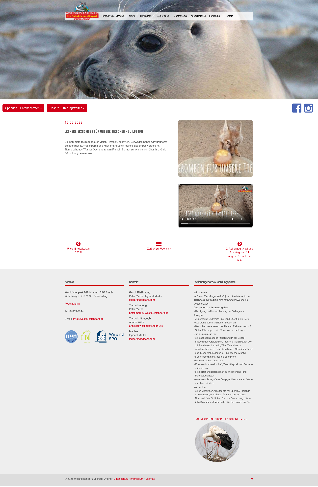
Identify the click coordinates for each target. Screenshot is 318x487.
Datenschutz (121, 478)
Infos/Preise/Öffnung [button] (113, 16)
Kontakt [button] (229, 16)
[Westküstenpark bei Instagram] (308, 108)
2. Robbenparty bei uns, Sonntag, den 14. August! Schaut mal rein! (239, 254)
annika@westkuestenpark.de (146, 325)
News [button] (132, 16)
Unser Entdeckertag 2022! (78, 250)
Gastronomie (180, 16)
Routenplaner (72, 303)
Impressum (136, 478)
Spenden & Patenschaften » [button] (23, 108)
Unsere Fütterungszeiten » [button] (67, 108)
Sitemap (150, 478)
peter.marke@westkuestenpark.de (148, 313)
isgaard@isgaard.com (142, 299)
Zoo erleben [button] (163, 16)
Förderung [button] (214, 16)
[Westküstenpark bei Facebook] (296, 108)
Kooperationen (198, 16)
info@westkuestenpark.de (88, 318)
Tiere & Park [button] (146, 16)
